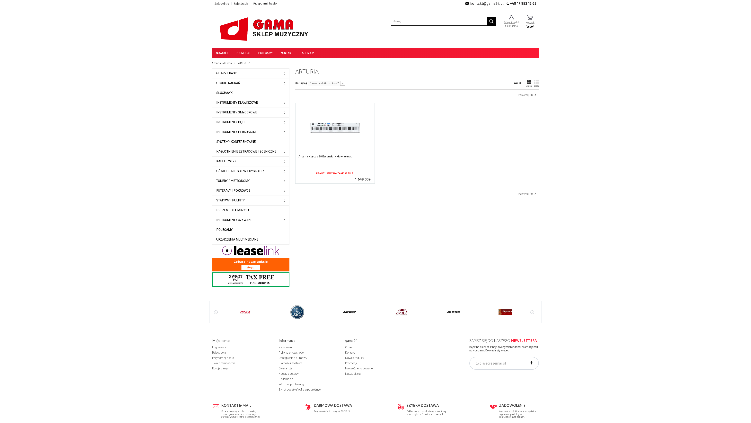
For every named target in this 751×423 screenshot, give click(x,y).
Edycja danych (221, 368)
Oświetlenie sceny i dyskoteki (240, 171)
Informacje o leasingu (292, 384)
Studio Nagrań (228, 83)
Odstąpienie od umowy (293, 357)
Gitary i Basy (226, 73)
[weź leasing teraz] (251, 250)
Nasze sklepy (353, 373)
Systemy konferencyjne (236, 142)
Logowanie (219, 347)
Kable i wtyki (226, 161)
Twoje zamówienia (223, 363)
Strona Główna (222, 63)
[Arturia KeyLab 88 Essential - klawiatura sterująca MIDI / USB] (335, 127)
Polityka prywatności (291, 352)
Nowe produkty (354, 357)
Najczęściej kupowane (359, 368)
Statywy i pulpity (230, 200)
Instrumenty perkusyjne (236, 132)
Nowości (222, 53)
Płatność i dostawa (290, 363)
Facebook (307, 53)
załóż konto (511, 26)
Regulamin (285, 347)
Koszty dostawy (289, 373)
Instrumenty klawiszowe (237, 102)
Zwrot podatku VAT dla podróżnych (300, 389)
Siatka (529, 86)
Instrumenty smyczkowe (236, 112)
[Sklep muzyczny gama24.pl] (264, 26)
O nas (348, 347)
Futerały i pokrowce (233, 190)
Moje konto (221, 340)
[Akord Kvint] (401, 311)
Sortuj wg (301, 83)
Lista (536, 86)
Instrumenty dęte (230, 122)
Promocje (243, 53)
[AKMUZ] (349, 311)
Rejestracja (241, 3)
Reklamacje (286, 379)
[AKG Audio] (297, 311)
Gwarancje (285, 368)
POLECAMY (224, 230)
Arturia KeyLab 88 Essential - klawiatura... (325, 156)
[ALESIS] (453, 311)
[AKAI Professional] (245, 311)
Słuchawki (225, 93)
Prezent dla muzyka (233, 210)
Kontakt (287, 53)
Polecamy (265, 53)
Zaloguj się (222, 3)
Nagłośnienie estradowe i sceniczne (246, 151)
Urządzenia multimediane (237, 239)
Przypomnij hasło (265, 3)
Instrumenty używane (234, 220)
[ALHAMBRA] (505, 311)
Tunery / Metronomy (233, 181)
